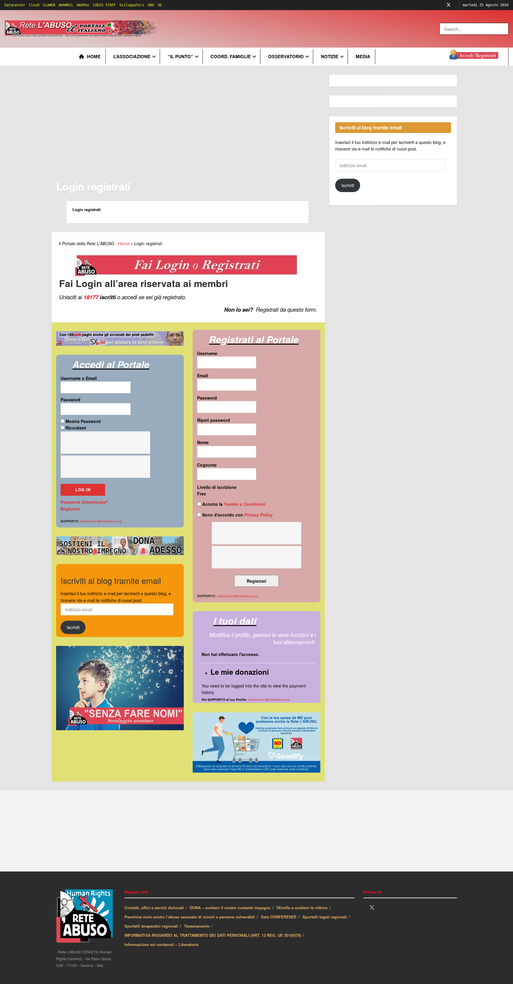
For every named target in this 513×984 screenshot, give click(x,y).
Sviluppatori (131, 5)
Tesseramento (197, 926)
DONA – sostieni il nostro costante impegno (230, 907)
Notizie (329, 56)
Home (94, 56)
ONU (151, 5)
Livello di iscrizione (217, 487)
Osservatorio (286, 56)
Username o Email (79, 378)
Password (70, 400)
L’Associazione (132, 56)
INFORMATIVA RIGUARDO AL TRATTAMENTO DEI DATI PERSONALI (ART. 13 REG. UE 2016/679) (212, 935)
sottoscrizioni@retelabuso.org (269, 699)
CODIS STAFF (104, 5)
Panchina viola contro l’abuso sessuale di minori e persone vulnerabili (189, 917)
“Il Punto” (180, 56)
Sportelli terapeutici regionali (151, 926)
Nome (203, 442)
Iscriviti (73, 627)
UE (160, 5)
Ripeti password (213, 420)
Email (202, 375)
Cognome (207, 465)
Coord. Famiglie (230, 56)
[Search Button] (505, 29)
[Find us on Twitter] (448, 5)
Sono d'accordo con (237, 515)
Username (207, 353)
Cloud (34, 5)
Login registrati (93, 186)
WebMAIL (66, 5)
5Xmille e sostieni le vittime (301, 907)
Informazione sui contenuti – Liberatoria (161, 944)
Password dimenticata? (84, 502)
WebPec (83, 5)
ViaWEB (49, 5)
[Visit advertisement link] (278, 28)
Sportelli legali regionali (325, 917)
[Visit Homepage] (81, 29)
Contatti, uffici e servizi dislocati (154, 907)
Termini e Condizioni (244, 504)
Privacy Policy (258, 515)
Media (363, 56)
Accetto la (233, 504)
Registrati (70, 509)
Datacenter (14, 5)
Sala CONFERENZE (279, 917)
